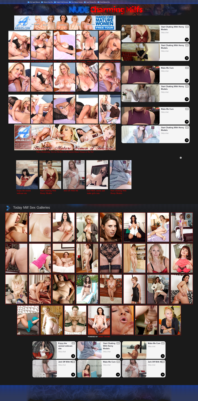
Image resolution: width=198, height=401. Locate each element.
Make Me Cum (167, 68)
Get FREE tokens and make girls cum (96, 192)
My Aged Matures (35, 2)
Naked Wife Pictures (62, 2)
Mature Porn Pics (48, 2)
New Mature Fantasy (77, 2)
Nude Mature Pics (105, 2)
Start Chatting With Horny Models (173, 28)
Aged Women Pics (91, 2)
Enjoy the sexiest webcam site (24, 192)
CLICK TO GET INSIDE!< (65, 93)
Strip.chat (164, 33)
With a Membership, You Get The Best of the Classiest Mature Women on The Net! (65, 152)
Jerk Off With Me (71, 191)
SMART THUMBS (104, 336)
